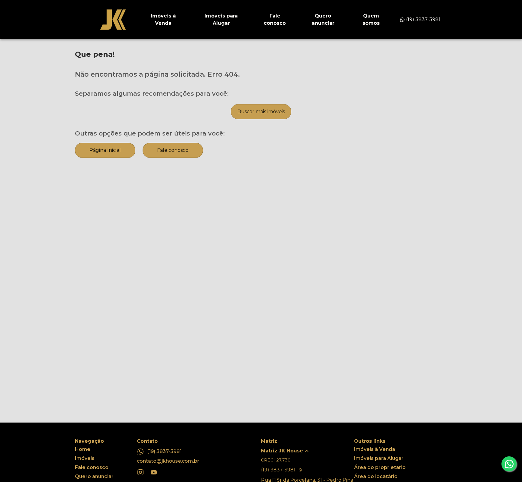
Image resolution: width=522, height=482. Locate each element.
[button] (307, 451)
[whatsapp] (509, 463)
